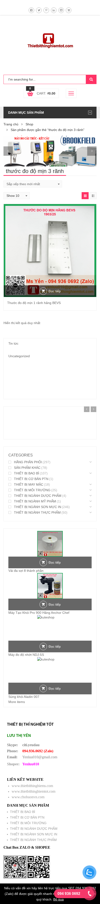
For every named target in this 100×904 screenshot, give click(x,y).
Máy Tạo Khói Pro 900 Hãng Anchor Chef (38, 612)
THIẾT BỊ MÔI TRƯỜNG (32, 490)
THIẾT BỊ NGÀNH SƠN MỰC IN (37, 507)
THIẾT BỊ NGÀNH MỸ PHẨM (35, 501)
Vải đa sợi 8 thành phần (25, 570)
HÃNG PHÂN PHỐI (28, 462)
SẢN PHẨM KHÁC (27, 468)
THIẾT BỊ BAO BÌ (26, 473)
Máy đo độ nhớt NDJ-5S (26, 655)
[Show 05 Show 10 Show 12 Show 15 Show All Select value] (16, 195)
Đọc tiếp (55, 291)
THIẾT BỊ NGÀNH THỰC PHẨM (37, 512)
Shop (29, 124)
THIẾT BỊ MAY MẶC (28, 484)
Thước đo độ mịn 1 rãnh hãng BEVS (34, 303)
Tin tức (13, 343)
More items (16, 702)
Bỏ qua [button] (58, 899)
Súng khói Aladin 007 (23, 697)
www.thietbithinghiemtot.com (33, 791)
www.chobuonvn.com (28, 797)
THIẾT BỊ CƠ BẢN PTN (31, 479)
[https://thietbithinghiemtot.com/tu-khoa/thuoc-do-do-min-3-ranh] (85, 195)
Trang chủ (10, 124)
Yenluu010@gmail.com (39, 757)
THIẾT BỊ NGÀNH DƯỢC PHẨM (37, 496)
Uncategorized (19, 356)
